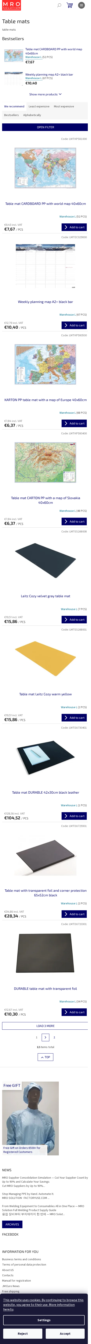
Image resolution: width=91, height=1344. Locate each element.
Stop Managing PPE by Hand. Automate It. (28, 1194)
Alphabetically (32, 115)
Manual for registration (16, 1281)
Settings (44, 1320)
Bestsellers (11, 115)
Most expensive (64, 106)
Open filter (45, 127)
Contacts (8, 1275)
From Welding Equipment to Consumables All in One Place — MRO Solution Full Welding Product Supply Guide (43, 1208)
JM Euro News (11, 1286)
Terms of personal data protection (24, 1265)
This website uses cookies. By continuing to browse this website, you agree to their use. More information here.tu (43, 1305)
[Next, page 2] (45, 1037)
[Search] (59, 5)
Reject (23, 1333)
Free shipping (10, 1291)
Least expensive (39, 106)
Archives (12, 1224)
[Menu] (81, 5)
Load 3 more (45, 1026)
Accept (65, 1333)
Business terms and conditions (21, 1259)
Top (47, 1057)
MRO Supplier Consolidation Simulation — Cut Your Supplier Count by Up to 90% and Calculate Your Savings (45, 1180)
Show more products (43, 94)
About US (8, 1270)
